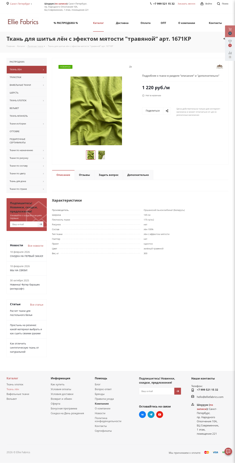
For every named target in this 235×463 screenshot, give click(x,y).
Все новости (35, 245)
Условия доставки (62, 394)
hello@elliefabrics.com (210, 397)
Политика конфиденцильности (108, 419)
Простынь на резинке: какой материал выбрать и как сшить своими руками (26, 329)
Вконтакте (142, 414)
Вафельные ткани (18, 394)
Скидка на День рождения (67, 413)
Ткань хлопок (15, 384)
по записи (61, 3)
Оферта (55, 403)
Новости (100, 413)
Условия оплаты (61, 389)
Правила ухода (104, 398)
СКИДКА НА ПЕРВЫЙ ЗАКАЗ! (26, 256)
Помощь (101, 378)
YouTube (159, 414)
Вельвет (12, 398)
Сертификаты (103, 430)
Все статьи (36, 304)
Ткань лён (13, 389)
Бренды (100, 394)
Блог (97, 384)
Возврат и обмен (61, 398)
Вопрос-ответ (103, 389)
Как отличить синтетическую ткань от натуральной (24, 347)
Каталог (12, 378)
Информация (60, 378)
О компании (102, 408)
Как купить (58, 384)
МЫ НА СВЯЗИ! (19, 270)
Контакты (101, 426)
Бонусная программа (64, 408)
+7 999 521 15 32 (207, 389)
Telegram (151, 414)
